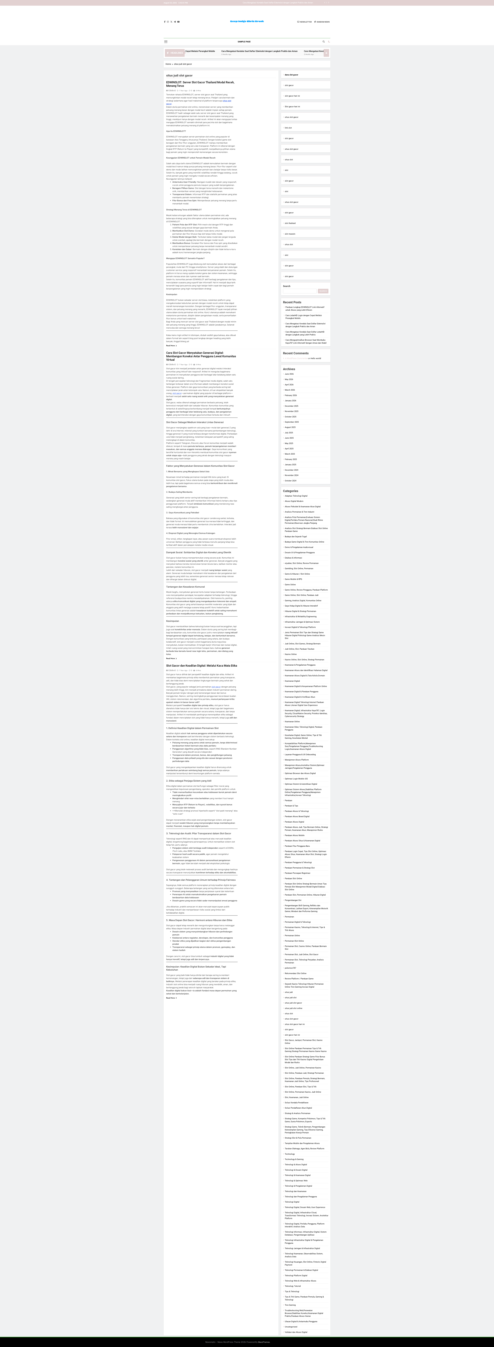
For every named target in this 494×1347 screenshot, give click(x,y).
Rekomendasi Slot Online (295, 973)
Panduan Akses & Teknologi (297, 811)
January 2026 (290, 400)
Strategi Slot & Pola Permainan (298, 1138)
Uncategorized (291, 1327)
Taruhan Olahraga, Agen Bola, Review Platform (304, 1148)
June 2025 (289, 438)
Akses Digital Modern (294, 501)
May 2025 (289, 443)
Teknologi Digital (292, 1202)
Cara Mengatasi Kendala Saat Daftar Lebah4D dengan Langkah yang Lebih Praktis (198, 51)
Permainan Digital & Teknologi (298, 922)
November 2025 (291, 411)
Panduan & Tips (291, 806)
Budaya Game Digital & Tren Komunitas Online (304, 542)
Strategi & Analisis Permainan (297, 1113)
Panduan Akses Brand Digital (297, 816)
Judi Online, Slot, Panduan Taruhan (299, 649)
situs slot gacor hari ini (295, 1024)
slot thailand (290, 223)
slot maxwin (290, 234)
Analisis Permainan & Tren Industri (299, 512)
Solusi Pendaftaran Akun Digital (298, 1108)
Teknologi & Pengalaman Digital (298, 1186)
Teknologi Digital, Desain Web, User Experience (305, 1207)
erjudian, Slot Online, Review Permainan (302, 563)
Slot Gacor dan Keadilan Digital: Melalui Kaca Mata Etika (201, 665)
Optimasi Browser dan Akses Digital (300, 773)
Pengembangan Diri (293, 900)
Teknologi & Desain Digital (296, 1170)
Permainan (289, 917)
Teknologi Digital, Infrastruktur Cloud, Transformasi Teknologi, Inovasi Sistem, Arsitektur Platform (306, 1215)
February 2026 (291, 395)
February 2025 (291, 459)
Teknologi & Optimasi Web (296, 1181)
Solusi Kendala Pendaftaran (296, 1102)
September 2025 (292, 422)
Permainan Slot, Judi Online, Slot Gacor (301, 954)
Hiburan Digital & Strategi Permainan (300, 611)
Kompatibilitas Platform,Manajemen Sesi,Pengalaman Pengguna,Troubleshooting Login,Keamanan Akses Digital (304, 746)
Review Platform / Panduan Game (299, 979)
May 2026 (289, 379)
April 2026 (289, 385)
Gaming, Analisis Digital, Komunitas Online (303, 600)
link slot (288, 128)
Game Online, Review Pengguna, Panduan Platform (306, 590)
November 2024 (291, 475)
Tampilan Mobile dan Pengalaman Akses (302, 1143)
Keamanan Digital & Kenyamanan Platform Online (306, 686)
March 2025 (290, 454)
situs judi (289, 992)
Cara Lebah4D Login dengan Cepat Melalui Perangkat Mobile (287, 3)
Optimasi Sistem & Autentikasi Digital (301, 784)
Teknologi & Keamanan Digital (298, 1175)
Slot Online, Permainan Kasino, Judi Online (303, 1092)
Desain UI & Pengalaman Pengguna (300, 552)
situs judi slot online (293, 1008)
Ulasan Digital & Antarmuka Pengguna (301, 1321)
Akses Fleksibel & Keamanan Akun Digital (303, 506)
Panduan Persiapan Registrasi (297, 873)
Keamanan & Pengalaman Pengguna (300, 665)
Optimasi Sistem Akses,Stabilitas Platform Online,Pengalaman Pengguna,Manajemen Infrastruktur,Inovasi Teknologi (303, 792)
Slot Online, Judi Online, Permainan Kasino (303, 1068)
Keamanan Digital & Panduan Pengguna (301, 691)
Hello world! (316, 358)
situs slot (289, 159)
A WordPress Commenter (296, 358)
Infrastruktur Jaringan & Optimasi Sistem (302, 622)
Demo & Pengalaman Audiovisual (299, 547)
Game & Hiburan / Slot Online (297, 574)
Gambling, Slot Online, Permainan (299, 568)
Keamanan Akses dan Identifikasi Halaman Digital (306, 670)
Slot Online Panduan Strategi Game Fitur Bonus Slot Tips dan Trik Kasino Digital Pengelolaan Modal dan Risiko (305, 1060)
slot (286, 170)
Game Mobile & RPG (293, 579)
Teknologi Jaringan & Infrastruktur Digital (302, 1248)
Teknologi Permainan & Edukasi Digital (301, 1270)
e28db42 (172, 90)
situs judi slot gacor (293, 1003)
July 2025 (289, 433)
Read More (170, 345)
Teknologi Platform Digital (296, 1275)
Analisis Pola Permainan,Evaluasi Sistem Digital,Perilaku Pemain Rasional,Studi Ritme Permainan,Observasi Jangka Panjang (304, 520)
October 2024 (290, 481)
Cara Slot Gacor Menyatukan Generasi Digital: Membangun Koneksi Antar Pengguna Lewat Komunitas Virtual (201, 356)
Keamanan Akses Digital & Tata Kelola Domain (305, 675)
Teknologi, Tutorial (293, 1286)
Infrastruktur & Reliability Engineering (300, 616)
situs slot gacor (291, 117)
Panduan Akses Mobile (295, 835)
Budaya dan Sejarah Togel (296, 536)
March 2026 (290, 390)
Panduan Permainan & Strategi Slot (300, 868)
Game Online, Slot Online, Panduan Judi (301, 595)
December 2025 (291, 406)
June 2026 (289, 374)
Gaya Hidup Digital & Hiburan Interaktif (301, 606)
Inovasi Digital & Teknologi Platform (300, 627)
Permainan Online (292, 935)
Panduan (288, 800)
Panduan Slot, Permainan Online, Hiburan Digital (305, 895)
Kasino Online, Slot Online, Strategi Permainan (304, 660)
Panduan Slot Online (293, 878)
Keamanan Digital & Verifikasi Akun (300, 697)
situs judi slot (291, 997)
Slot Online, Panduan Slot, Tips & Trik (300, 1087)
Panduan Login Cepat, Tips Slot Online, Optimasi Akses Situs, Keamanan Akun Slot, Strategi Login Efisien (306, 854)
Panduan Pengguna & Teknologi (298, 862)
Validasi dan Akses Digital (296, 1332)
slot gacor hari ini (292, 96)
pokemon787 (290, 968)
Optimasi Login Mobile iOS (296, 779)
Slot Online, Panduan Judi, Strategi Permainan (304, 1073)
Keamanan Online (292, 721)
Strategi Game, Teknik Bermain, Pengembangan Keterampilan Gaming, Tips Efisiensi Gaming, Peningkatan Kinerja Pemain (305, 1130)
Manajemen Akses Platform (297, 760)
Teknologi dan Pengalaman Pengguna (301, 1196)
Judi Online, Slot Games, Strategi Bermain (302, 644)
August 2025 (290, 427)
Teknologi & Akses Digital (296, 1164)
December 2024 (291, 470)
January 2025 (290, 464)
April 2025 (289, 448)
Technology (290, 1154)
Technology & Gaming (294, 1159)
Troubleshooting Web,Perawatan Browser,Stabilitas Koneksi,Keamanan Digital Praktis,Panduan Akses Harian (304, 1313)
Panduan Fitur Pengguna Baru (297, 846)
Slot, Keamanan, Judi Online (297, 1097)
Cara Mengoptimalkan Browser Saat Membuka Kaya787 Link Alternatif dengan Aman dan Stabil (287, 51)
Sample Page (244, 42)
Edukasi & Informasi (293, 558)
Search (286, 286)
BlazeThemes (264, 1342)
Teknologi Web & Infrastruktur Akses (300, 1281)
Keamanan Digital (292, 681)
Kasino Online (291, 654)
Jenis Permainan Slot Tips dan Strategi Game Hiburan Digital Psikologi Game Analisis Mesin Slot (305, 635)
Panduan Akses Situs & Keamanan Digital (302, 841)
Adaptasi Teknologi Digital (296, 496)
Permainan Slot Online (294, 941)
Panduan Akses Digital (294, 822)
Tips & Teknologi (292, 1291)
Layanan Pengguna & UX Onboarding (300, 754)
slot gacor (177, 393)
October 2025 (290, 417)
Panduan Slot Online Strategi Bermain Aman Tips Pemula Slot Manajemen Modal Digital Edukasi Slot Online (306, 887)
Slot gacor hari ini (292, 106)
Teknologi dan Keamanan (295, 1191)
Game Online (290, 584)
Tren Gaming (290, 1305)
